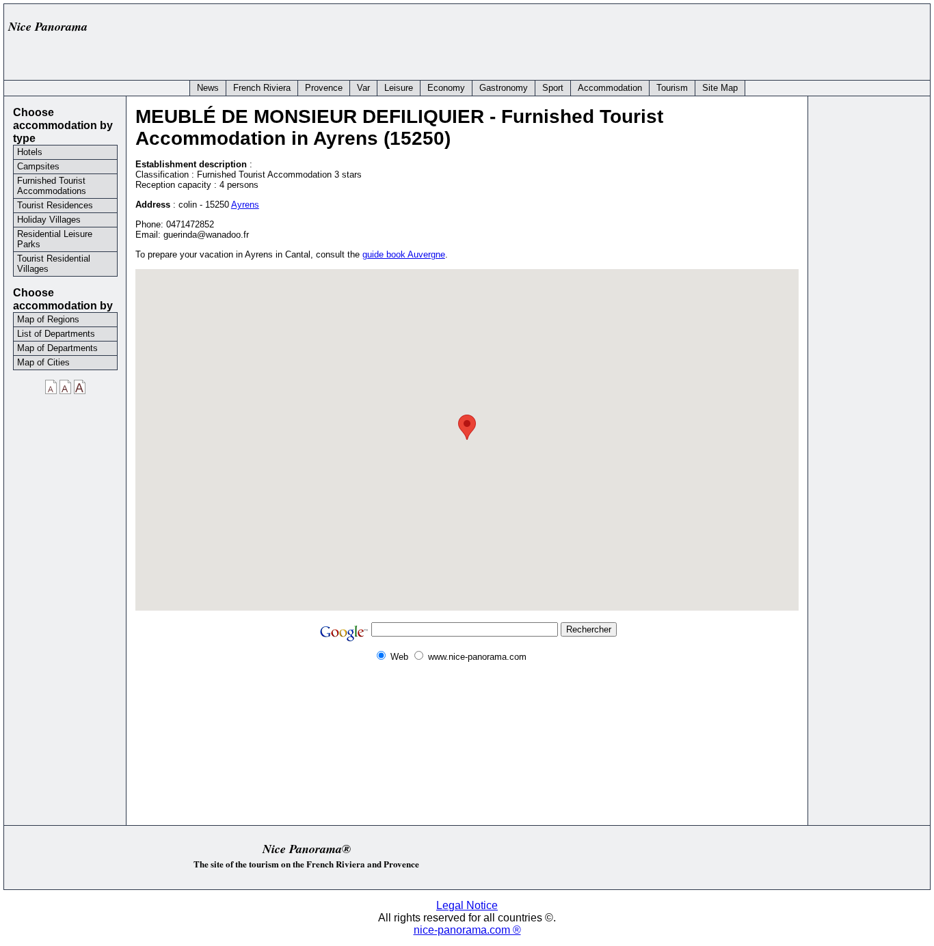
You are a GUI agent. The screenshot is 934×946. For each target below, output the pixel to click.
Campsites (38, 166)
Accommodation (610, 88)
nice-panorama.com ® (467, 930)
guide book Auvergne (403, 254)
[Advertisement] (675, 39)
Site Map (720, 88)
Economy (446, 88)
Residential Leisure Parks (54, 239)
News (208, 88)
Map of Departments (57, 348)
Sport (552, 88)
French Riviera (262, 88)
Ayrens (245, 204)
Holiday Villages (49, 219)
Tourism (672, 88)
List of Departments (56, 334)
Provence (324, 88)
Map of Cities (43, 362)
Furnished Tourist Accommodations (51, 186)
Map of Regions (48, 319)
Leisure (398, 88)
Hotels (29, 152)
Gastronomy (503, 88)
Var (363, 88)
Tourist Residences (55, 205)
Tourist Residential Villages (53, 263)
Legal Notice (467, 905)
